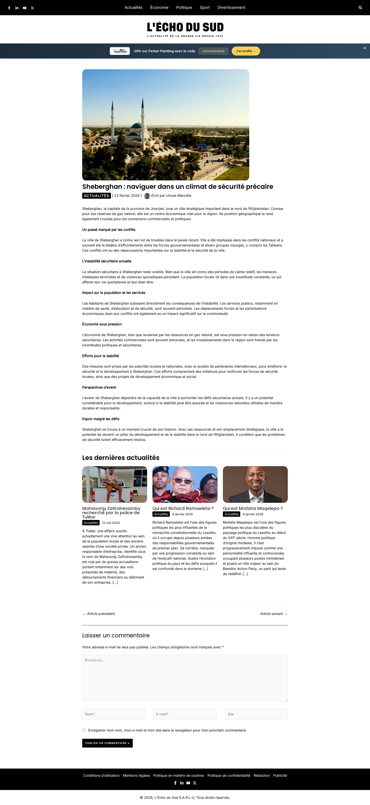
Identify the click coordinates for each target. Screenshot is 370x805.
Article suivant (273, 613)
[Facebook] (9, 8)
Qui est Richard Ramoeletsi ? (183, 508)
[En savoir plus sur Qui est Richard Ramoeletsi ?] (184, 484)
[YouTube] (24, 8)
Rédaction (262, 775)
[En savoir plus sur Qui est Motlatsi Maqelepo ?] (255, 484)
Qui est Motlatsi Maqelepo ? (253, 508)
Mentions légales (136, 775)
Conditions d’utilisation (101, 775)
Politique (184, 7)
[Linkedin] (17, 8)
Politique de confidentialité (228, 775)
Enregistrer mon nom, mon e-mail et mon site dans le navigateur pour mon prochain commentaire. (167, 730)
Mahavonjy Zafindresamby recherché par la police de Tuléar (111, 512)
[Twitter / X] (32, 8)
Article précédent (99, 613)
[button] (361, 7)
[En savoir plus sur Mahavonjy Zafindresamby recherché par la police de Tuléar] (114, 484)
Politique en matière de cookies (178, 775)
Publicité (280, 775)
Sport (205, 7)
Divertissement (231, 7)
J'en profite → (246, 51)
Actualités (134, 7)
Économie (159, 7)
